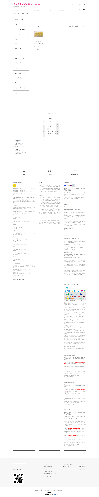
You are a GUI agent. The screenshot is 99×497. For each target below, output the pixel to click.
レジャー (17, 93)
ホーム (14, 13)
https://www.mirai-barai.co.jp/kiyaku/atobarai (74, 348)
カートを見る (82, 466)
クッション (18, 83)
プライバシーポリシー (49, 476)
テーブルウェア (19, 53)
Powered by (42, 494)
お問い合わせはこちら (19, 146)
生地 (16, 24)
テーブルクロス (21, 13)
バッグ (17, 43)
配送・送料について (48, 466)
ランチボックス (19, 58)
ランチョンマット (20, 73)
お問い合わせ (82, 469)
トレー (17, 68)
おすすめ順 (70, 26)
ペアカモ (27, 13)
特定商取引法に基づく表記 (50, 474)
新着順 (82, 26)
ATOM (67, 466)
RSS (64, 466)
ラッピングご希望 (20, 30)
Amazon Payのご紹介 (69, 228)
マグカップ (18, 63)
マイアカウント (73, 4)
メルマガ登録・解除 (67, 464)
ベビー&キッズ (19, 39)
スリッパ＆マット (20, 88)
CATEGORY (36, 10)
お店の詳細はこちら (19, 153)
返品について (47, 469)
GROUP (49, 10)
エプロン (17, 34)
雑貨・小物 (18, 48)
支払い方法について (48, 471)
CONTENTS (62, 10)
